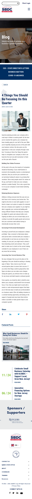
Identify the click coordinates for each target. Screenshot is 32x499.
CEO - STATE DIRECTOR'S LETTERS (16, 68)
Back (6, 85)
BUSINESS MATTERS (16, 72)
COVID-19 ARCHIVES (16, 75)
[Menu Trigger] (29, 9)
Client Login (26, 3)
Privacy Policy (16, 486)
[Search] (18, 3)
